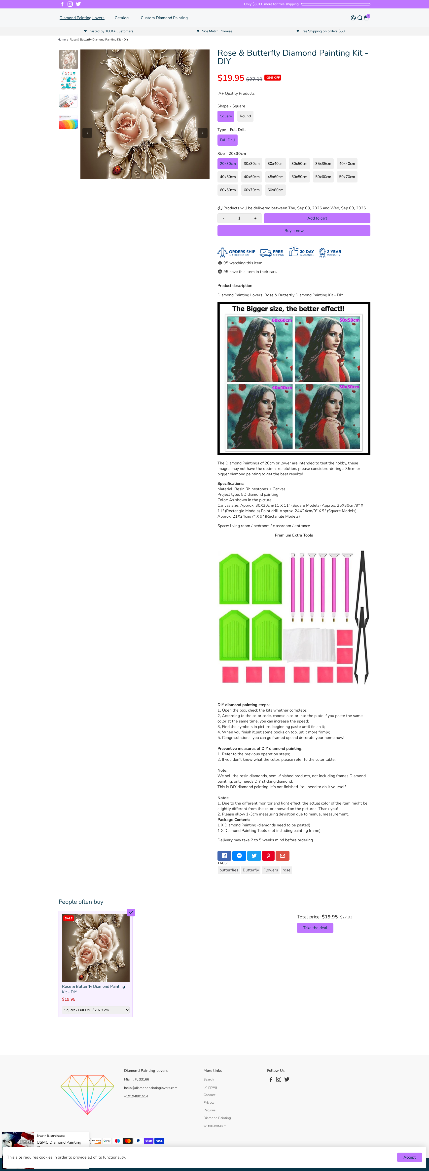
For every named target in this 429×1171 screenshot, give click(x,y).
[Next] (203, 133)
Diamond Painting (217, 1118)
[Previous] (87, 133)
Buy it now (294, 230)
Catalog (122, 18)
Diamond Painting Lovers (82, 18)
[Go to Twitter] (78, 4)
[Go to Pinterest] (268, 856)
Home (62, 40)
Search (209, 1079)
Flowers (270, 870)
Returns (210, 1110)
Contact (209, 1094)
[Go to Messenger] (239, 856)
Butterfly (251, 870)
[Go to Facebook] (62, 4)
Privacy (209, 1102)
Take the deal (315, 928)
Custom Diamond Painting (164, 18)
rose (286, 870)
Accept (409, 1157)
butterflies (228, 870)
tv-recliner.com (215, 1125)
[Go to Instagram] (70, 4)
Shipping (210, 1087)
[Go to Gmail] (282, 856)
